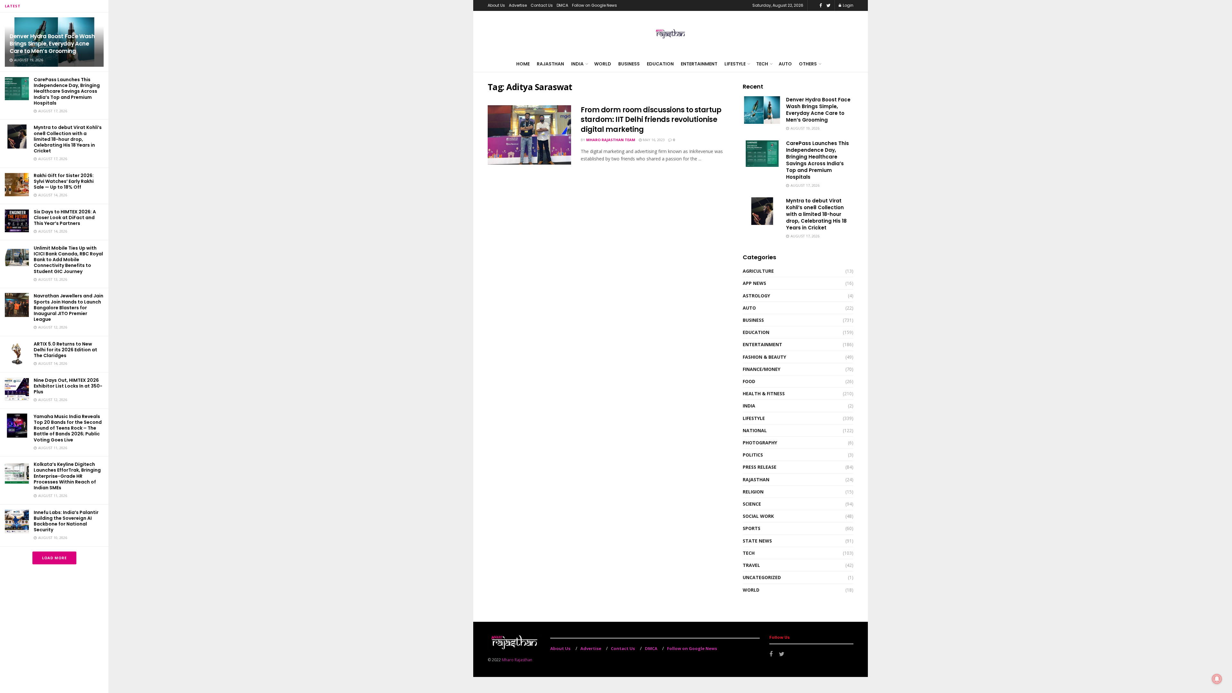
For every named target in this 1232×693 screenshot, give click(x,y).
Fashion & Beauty (764, 357)
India (577, 64)
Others (808, 64)
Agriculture (758, 271)
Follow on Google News (594, 5)
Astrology (756, 296)
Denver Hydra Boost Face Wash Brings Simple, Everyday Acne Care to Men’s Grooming (52, 43)
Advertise (518, 5)
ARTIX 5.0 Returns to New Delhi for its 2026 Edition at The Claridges (65, 350)
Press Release (759, 467)
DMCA (562, 5)
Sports (751, 528)
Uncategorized (762, 577)
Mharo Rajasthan (517, 660)
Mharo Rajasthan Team (610, 139)
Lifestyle (735, 64)
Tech (762, 64)
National (755, 430)
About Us (496, 5)
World (602, 64)
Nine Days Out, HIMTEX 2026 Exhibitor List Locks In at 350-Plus (68, 386)
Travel (751, 565)
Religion (753, 492)
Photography (760, 443)
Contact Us (542, 5)
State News (757, 541)
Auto (785, 64)
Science (752, 504)
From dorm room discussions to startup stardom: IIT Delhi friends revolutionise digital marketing (651, 120)
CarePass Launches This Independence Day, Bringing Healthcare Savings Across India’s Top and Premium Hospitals (67, 91)
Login (847, 5)
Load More (54, 557)
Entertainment (699, 64)
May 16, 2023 (653, 139)
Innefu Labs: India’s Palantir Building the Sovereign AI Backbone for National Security (66, 521)
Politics (753, 455)
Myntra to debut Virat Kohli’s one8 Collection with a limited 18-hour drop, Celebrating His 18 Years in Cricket (68, 139)
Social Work (758, 516)
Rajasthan (550, 64)
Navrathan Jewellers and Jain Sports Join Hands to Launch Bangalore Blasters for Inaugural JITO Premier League (68, 307)
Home (523, 64)
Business (629, 64)
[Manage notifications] (1217, 679)
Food (749, 381)
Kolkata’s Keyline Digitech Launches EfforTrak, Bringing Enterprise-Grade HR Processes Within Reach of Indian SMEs (67, 476)
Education (660, 64)
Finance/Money (761, 369)
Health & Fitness (764, 393)
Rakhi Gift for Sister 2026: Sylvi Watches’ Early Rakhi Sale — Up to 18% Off (64, 181)
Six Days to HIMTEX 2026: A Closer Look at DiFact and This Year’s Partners (65, 218)
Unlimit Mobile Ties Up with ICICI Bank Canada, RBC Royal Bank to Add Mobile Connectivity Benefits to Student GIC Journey (68, 260)
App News (754, 283)
